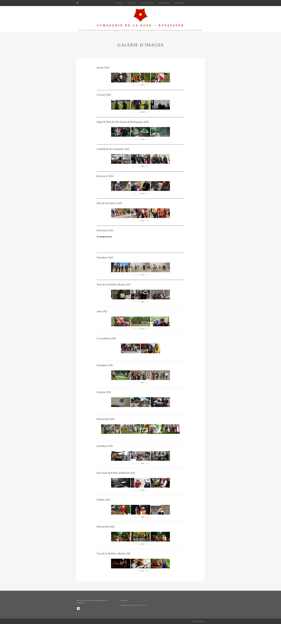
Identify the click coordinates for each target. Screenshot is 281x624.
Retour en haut (198, 621)
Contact (131, 3)
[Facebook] (77, 3)
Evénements (164, 3)
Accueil (119, 3)
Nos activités (147, 3)
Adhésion (179, 3)
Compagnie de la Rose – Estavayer (140, 25)
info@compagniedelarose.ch (133, 605)
